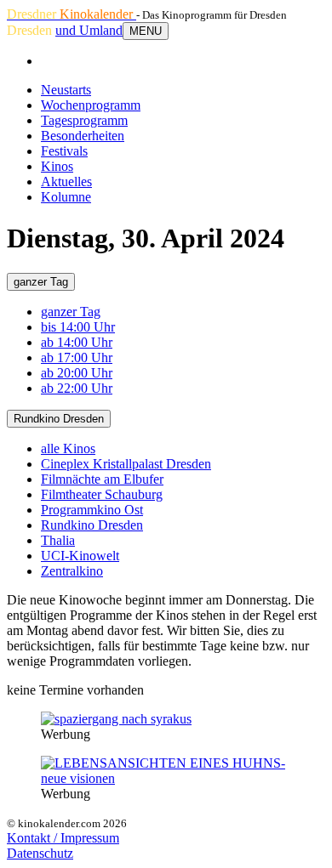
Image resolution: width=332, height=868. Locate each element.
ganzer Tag (41, 281)
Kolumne (66, 197)
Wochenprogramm (90, 105)
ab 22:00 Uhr (76, 388)
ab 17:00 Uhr (76, 357)
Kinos (57, 166)
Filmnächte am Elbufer (102, 479)
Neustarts (66, 89)
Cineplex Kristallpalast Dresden (126, 464)
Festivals (64, 151)
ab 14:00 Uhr (76, 342)
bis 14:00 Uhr (78, 327)
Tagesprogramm (84, 120)
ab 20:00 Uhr (76, 373)
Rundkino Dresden (59, 418)
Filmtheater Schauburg (102, 494)
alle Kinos (68, 448)
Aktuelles (66, 181)
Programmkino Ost (92, 509)
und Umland (89, 30)
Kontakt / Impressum (63, 838)
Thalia (58, 540)
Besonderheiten (82, 135)
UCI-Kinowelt (80, 555)
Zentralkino (72, 571)
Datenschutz (40, 853)
